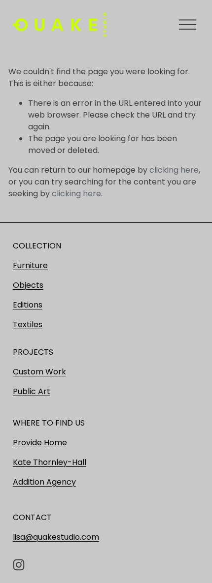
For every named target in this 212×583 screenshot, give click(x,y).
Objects (28, 285)
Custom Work (39, 371)
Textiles (27, 324)
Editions (27, 304)
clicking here (174, 170)
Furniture (30, 265)
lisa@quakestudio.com (56, 537)
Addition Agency (44, 482)
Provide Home (40, 442)
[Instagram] (19, 565)
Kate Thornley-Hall (49, 462)
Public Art (31, 391)
